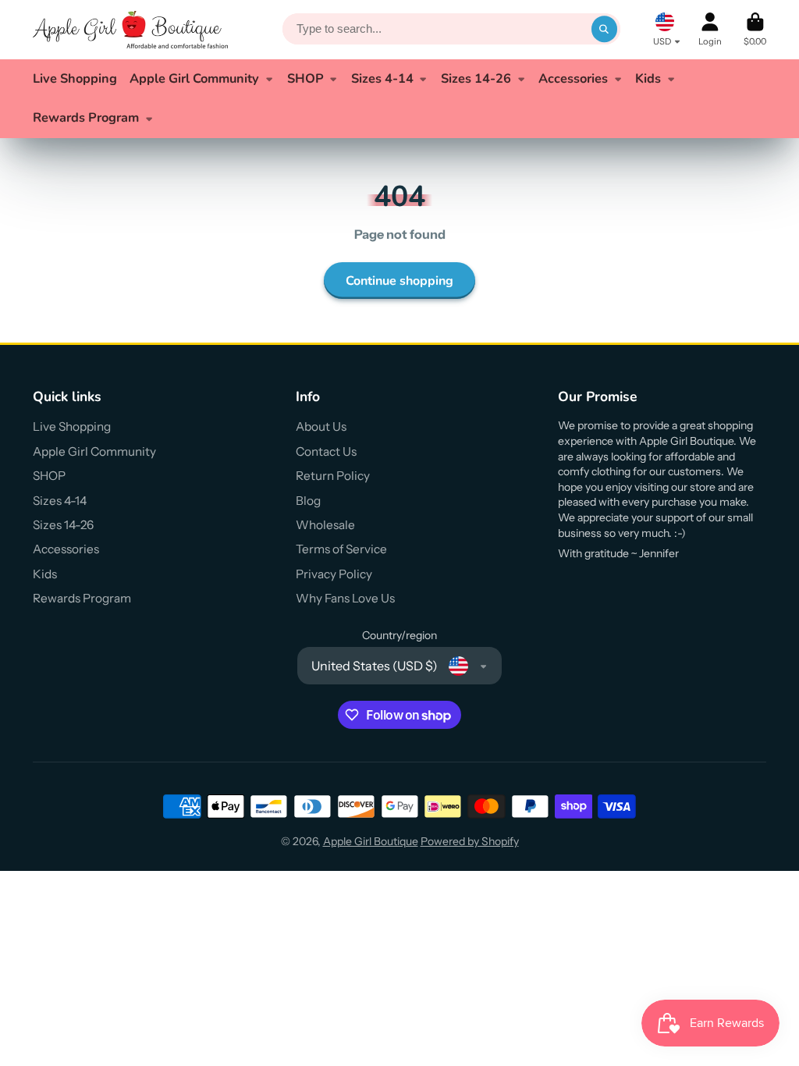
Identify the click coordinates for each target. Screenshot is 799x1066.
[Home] (130, 29)
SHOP (305, 78)
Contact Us (326, 451)
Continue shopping (399, 281)
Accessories (573, 78)
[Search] (604, 29)
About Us (321, 426)
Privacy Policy (334, 574)
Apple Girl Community (194, 78)
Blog (308, 500)
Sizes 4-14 (382, 78)
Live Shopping (75, 78)
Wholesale (325, 524)
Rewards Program (86, 117)
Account (710, 29)
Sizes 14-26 (476, 78)
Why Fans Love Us (345, 598)
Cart (755, 29)
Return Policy (333, 475)
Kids (648, 78)
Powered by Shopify (470, 841)
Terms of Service (341, 549)
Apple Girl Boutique (370, 841)
